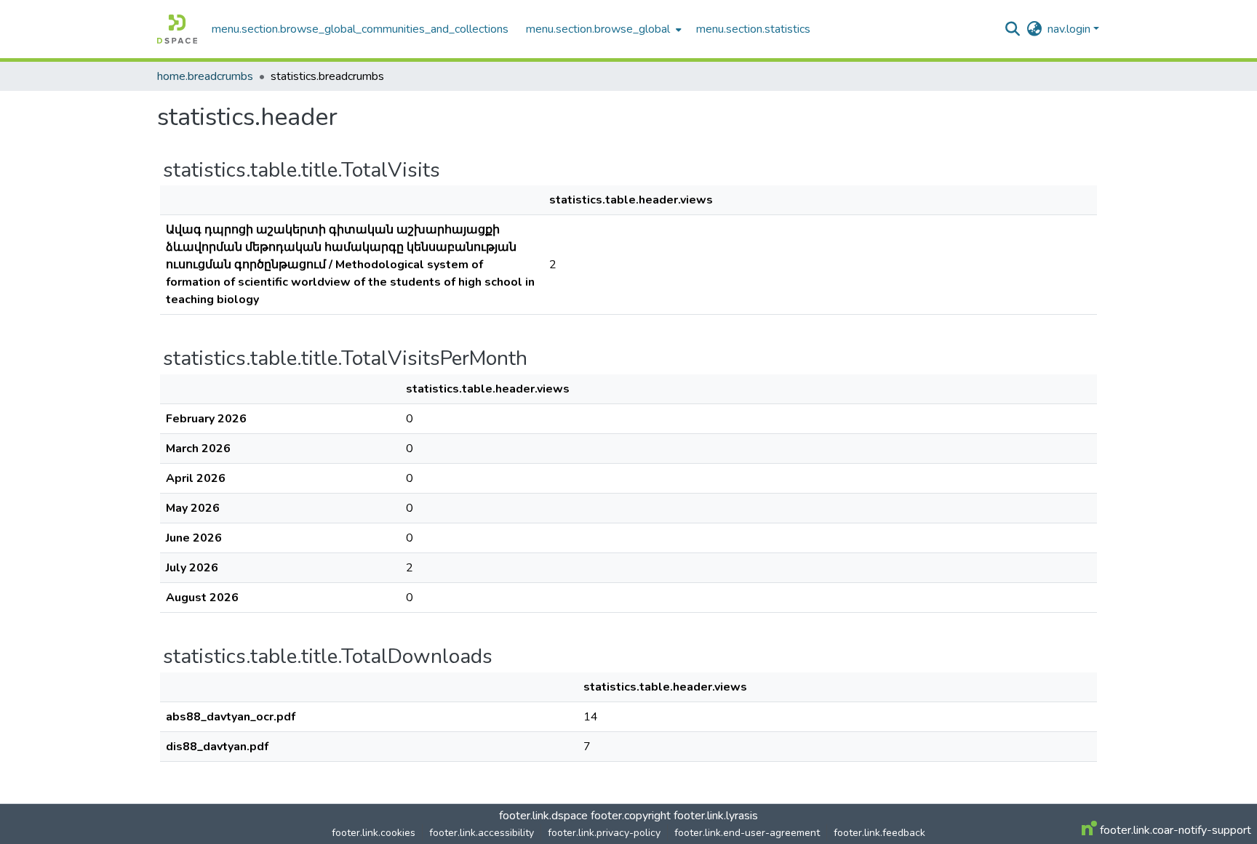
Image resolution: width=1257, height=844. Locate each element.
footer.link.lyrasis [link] (716, 816)
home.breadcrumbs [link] (205, 76)
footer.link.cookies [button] (373, 833)
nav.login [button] (1070, 29)
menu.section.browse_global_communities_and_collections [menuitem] (360, 29)
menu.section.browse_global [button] (598, 29)
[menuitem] (602, 29)
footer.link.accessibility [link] (481, 833)
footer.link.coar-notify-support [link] (1174, 830)
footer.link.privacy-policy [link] (604, 833)
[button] (177, 29)
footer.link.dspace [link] (543, 816)
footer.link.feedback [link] (879, 833)
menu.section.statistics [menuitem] (753, 29)
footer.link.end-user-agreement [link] (747, 833)
